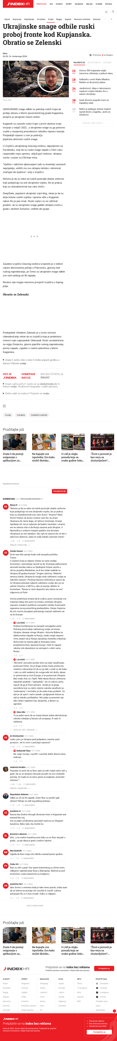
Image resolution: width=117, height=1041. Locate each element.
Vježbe (61, 997)
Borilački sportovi (28, 1006)
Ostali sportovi (27, 1010)
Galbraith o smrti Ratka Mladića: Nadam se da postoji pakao (94, 81)
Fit (41, 1010)
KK (5, 506)
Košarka (25, 1001)
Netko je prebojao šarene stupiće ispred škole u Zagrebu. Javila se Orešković (95, 112)
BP (14, 750)
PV (5, 865)
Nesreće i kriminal (82, 19)
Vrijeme (80, 997)
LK (14, 622)
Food (42, 997)
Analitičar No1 (16, 884)
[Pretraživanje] (112, 12)
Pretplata (42, 4)
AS (5, 737)
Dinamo (24, 988)
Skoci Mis (21, 712)
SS (5, 552)
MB (5, 852)
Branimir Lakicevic (18, 834)
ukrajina (21, 415)
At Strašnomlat (17, 736)
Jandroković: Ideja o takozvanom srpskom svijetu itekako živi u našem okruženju (95, 91)
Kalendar (62, 1006)
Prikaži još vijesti (93, 123)
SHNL (23, 997)
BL (5, 835)
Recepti (61, 988)
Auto (42, 1006)
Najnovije (17, 19)
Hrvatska (41, 19)
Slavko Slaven (16, 551)
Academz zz (15, 811)
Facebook (104, 983)
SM (14, 712)
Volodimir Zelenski (39, 415)
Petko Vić (14, 864)
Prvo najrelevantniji (30, 499)
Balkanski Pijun (24, 751)
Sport (69, 4)
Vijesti (59, 4)
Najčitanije (29, 19)
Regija (59, 19)
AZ (5, 812)
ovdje (14, 386)
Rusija (8, 415)
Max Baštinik (16, 851)
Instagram (104, 992)
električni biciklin (18, 767)
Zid (51, 4)
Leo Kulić (21, 623)
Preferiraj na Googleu (103, 55)
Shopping (44, 983)
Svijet (50, 19)
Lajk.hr (61, 992)
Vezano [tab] (107, 63)
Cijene (99, 4)
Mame (42, 1001)
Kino (79, 992)
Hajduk (24, 992)
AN (5, 885)
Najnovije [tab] (79, 63)
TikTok (103, 997)
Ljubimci (43, 992)
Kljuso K (13, 505)
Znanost (96, 19)
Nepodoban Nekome (19, 794)
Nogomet (25, 983)
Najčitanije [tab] (94, 63)
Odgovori (62, 1001)
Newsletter (100, 1010)
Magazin (44, 979)
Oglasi (89, 4)
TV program (82, 988)
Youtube (103, 988)
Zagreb (68, 19)
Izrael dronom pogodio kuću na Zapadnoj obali (94, 101)
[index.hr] (18, 4)
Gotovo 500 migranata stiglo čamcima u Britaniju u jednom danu (96, 72)
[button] (6, 441)
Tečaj (79, 983)
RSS (79, 1001)
